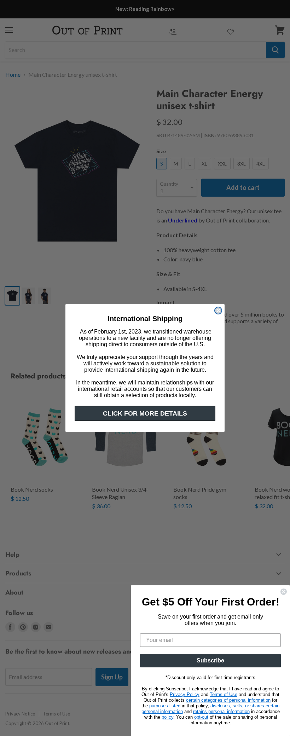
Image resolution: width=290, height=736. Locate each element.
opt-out (201, 717)
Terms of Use (223, 694)
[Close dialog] (218, 310)
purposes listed (164, 705)
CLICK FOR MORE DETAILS (145, 413)
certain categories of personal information (228, 700)
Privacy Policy (184, 694)
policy (167, 717)
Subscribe (210, 660)
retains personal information (221, 711)
